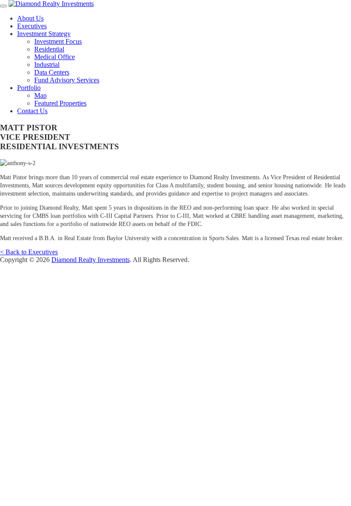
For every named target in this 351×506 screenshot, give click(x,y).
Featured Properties (60, 103)
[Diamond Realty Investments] (51, 3)
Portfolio (29, 87)
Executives (32, 26)
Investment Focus (58, 41)
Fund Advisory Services (66, 80)
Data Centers (51, 72)
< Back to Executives (29, 252)
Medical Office (54, 56)
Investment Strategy (44, 33)
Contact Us (32, 110)
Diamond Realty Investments (90, 259)
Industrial (46, 64)
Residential (49, 49)
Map (40, 95)
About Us (30, 18)
